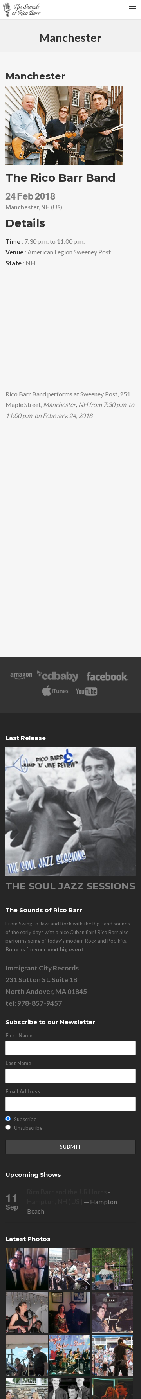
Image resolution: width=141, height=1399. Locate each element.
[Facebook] (107, 680)
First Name (19, 1035)
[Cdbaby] (58, 680)
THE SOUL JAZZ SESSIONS (70, 886)
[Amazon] (21, 680)
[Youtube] (87, 695)
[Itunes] (55, 695)
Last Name (18, 1063)
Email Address (22, 1091)
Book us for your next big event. (45, 949)
